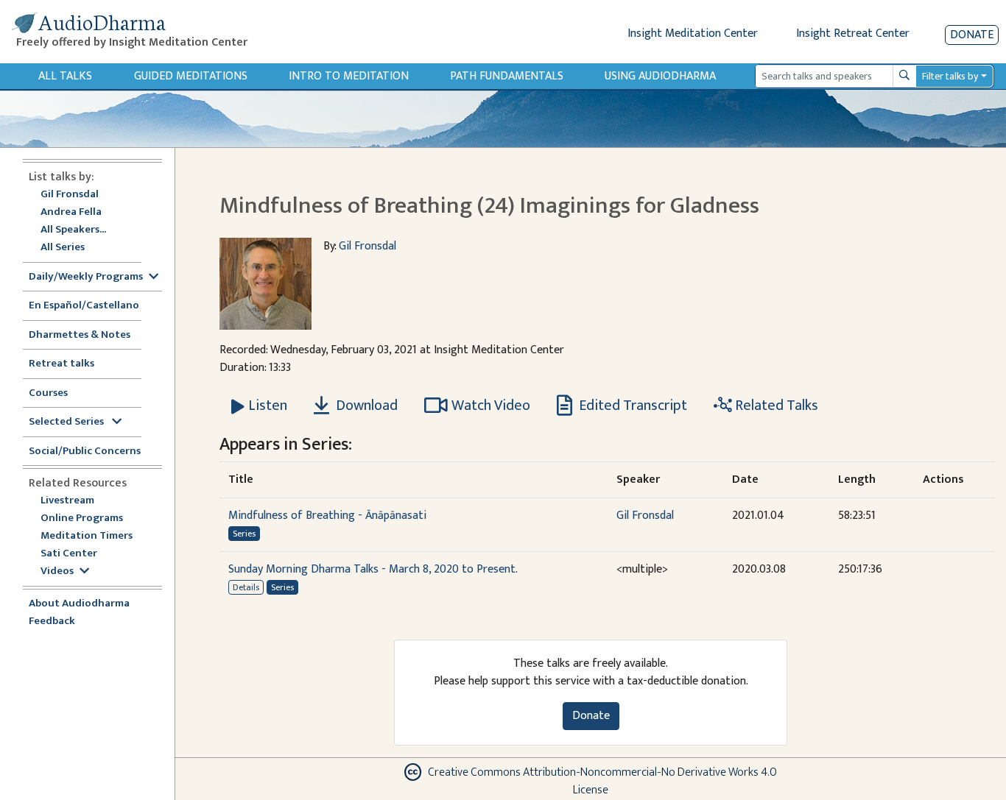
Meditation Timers (87, 536)
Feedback (52, 621)
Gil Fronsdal (70, 194)
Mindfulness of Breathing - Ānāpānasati (327, 515)
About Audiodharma (79, 603)
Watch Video (490, 405)
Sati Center (69, 553)
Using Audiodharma (660, 76)
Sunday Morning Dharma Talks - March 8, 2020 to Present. (373, 569)
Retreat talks (61, 363)
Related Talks (775, 405)
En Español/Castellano (84, 305)
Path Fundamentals (506, 76)
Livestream (67, 500)
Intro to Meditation (349, 76)
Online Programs (82, 518)
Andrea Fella (71, 212)
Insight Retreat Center (853, 33)
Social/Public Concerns (85, 451)
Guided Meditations (190, 76)
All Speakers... (73, 230)
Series (244, 533)
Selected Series (67, 422)
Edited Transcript (631, 405)
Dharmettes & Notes (79, 335)
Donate (971, 35)
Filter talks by (950, 76)
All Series (63, 247)
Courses (48, 393)
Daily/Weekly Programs (86, 277)
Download (365, 405)
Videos (57, 571)
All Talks (65, 76)
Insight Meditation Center (692, 33)
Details (246, 587)
